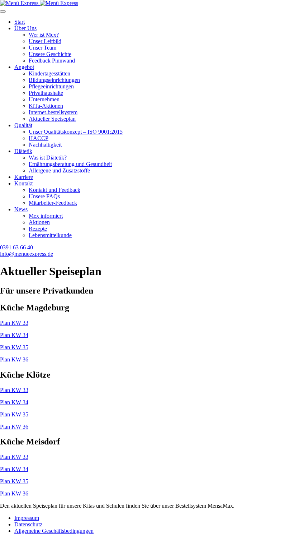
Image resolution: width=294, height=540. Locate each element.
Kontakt (23, 183)
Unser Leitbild (45, 41)
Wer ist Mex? (44, 35)
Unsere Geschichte (50, 54)
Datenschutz (28, 524)
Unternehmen (44, 99)
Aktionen (39, 222)
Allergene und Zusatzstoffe (59, 170)
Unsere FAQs (44, 196)
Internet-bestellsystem (53, 112)
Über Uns (25, 28)
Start (19, 22)
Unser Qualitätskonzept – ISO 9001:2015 (76, 132)
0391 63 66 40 (16, 247)
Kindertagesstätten (49, 73)
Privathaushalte (46, 93)
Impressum (26, 518)
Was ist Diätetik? (48, 157)
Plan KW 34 (14, 335)
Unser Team (42, 48)
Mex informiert (46, 216)
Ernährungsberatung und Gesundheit (70, 164)
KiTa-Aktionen (46, 106)
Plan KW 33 (14, 323)
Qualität (23, 125)
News (21, 209)
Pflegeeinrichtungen (51, 86)
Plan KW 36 (14, 359)
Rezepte (38, 229)
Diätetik (23, 151)
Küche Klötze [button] (25, 374)
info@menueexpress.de (26, 254)
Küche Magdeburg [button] (34, 307)
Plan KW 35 (14, 347)
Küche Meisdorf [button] (30, 441)
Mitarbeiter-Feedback (53, 203)
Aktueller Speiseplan (52, 119)
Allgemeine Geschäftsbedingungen (54, 531)
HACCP (38, 138)
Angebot (24, 67)
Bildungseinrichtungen (54, 80)
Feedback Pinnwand (52, 60)
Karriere (23, 177)
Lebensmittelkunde (50, 235)
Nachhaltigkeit (45, 145)
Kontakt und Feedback (54, 190)
